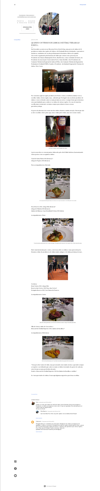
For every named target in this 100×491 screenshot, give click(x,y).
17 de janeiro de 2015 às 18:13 (48, 421)
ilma (37, 402)
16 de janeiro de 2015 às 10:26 (54, 411)
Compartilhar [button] (17, 39)
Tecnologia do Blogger (51, 486)
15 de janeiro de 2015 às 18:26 (45, 402)
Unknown (38, 421)
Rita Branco (44, 411)
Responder (39, 418)
